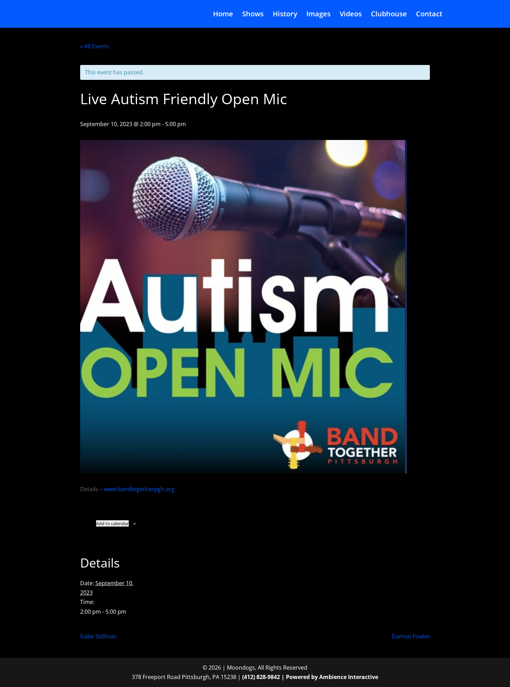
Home (223, 14)
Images (318, 14)
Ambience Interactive (348, 677)
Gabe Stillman (98, 636)
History (285, 14)
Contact (429, 14)
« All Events (94, 46)
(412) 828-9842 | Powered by (280, 677)
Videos (351, 14)
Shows (253, 14)
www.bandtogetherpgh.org (139, 489)
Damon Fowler (411, 636)
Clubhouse (389, 14)
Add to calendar (112, 523)
